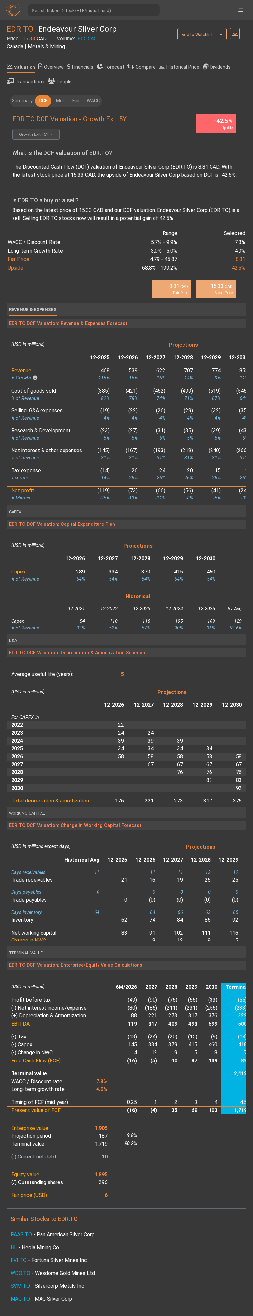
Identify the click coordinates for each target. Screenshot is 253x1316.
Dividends (220, 67)
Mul (60, 101)
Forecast (114, 67)
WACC (93, 101)
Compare (145, 67)
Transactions (29, 82)
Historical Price (182, 67)
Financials (82, 67)
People (64, 82)
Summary (22, 101)
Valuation (24, 67)
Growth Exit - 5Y (34, 134)
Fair (76, 101)
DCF (43, 101)
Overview (54, 67)
